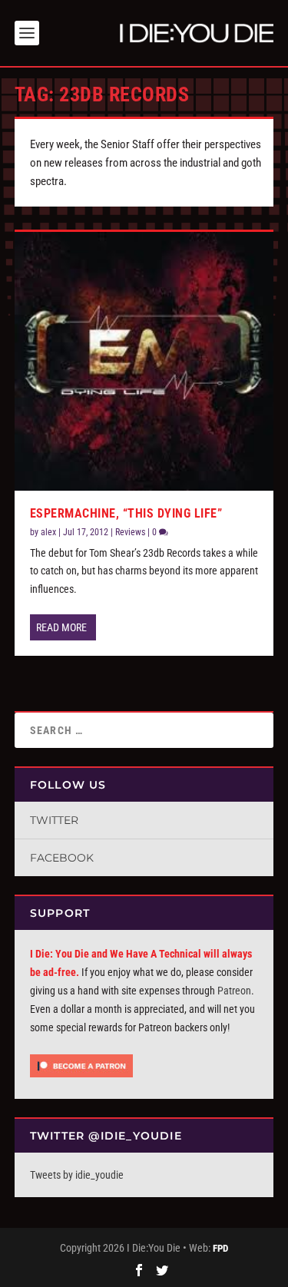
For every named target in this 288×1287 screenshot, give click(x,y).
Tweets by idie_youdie (77, 1175)
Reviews (130, 532)
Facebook (62, 858)
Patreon (234, 990)
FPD (220, 1248)
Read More (61, 627)
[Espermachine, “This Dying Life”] (144, 361)
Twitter (54, 820)
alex (48, 532)
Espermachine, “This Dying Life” (126, 513)
